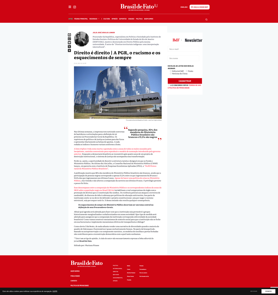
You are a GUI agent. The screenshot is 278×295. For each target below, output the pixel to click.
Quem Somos (148, 19)
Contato (74, 281)
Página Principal (81, 19)
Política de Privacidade (80, 285)
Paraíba (129, 280)
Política (139, 19)
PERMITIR (268, 291)
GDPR (54, 291)
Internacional (117, 268)
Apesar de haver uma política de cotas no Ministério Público (116, 179)
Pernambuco (143, 269)
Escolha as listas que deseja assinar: (181, 67)
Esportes (123, 19)
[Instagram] (74, 7)
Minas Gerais (130, 276)
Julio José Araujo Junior (104, 32)
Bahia (128, 265)
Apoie (70, 19)
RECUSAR (253, 291)
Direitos (115, 271)
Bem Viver (116, 274)
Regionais (93, 19)
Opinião (115, 19)
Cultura (106, 19)
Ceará (128, 269)
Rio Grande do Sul (144, 276)
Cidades (131, 19)
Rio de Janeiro (143, 272)
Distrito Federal (131, 272)
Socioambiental (118, 277)
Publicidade (75, 276)
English (184, 7)
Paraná (141, 265)
